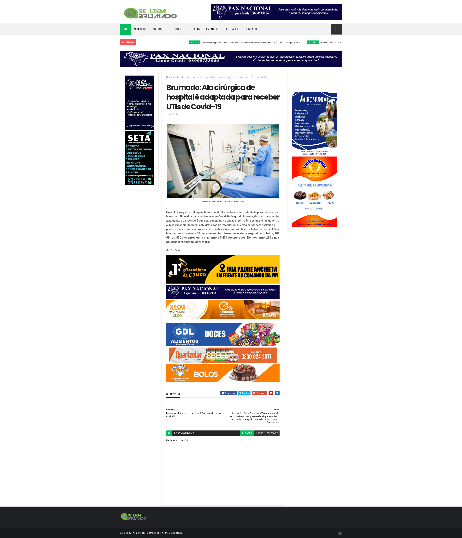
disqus (259, 433)
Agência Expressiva (172, 533)
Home (169, 77)
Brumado (158, 29)
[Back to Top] (340, 533)
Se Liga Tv (231, 29)
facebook (272, 433)
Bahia (196, 29)
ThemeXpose (138, 533)
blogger (247, 433)
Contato (251, 29)
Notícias (140, 29)
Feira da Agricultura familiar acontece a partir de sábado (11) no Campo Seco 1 (232, 42)
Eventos (212, 29)
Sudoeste (179, 29)
